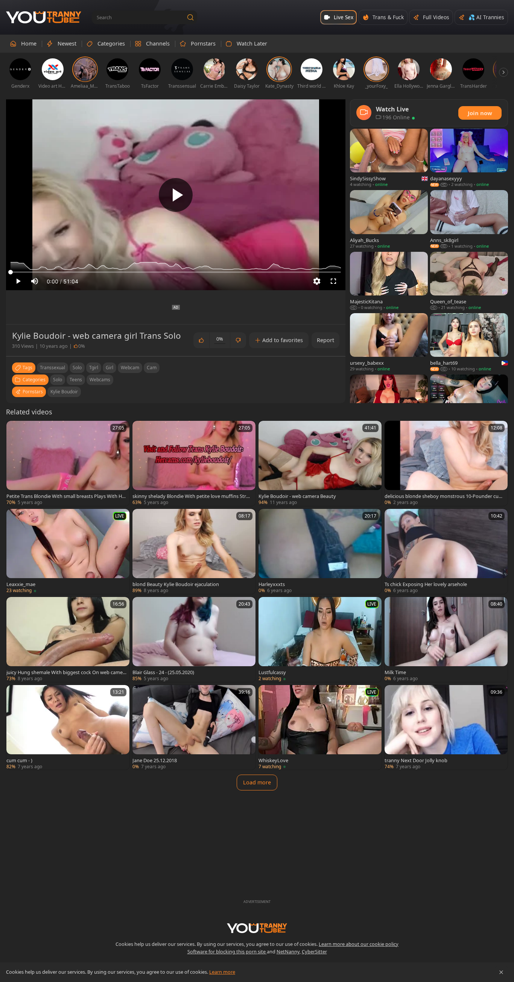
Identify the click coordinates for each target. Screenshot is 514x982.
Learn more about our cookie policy (358, 944)
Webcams (100, 379)
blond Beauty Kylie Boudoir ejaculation (175, 584)
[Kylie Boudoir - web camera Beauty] (320, 463)
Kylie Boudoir (64, 391)
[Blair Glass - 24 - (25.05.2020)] (193, 639)
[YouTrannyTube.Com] (43, 17)
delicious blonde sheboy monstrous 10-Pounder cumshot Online (444, 496)
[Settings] (316, 281)
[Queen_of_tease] (469, 281)
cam (152, 367)
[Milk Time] (446, 639)
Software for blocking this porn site (227, 951)
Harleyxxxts (272, 584)
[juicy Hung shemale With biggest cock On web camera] (67, 639)
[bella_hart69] (469, 342)
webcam (130, 367)
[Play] (176, 195)
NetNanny (288, 951)
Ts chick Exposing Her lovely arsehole (426, 584)
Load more (257, 782)
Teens (76, 379)
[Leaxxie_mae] (67, 551)
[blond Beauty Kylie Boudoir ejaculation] (193, 551)
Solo (57, 379)
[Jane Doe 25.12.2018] (193, 727)
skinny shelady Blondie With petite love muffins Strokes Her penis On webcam (192, 496)
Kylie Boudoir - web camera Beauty (297, 496)
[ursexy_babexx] (389, 342)
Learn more (222, 971)
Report (325, 340)
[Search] (190, 17)
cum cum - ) (19, 760)
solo (77, 367)
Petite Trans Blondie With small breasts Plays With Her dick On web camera (66, 496)
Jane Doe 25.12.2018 (154, 760)
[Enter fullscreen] (333, 281)
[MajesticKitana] (389, 281)
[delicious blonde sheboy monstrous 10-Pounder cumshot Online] (446, 463)
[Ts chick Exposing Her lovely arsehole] (446, 551)
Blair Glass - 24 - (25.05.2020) (163, 672)
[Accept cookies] (501, 972)
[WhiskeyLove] (320, 727)
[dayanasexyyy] (469, 158)
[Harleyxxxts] (320, 551)
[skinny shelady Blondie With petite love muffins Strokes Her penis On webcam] (193, 463)
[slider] (176, 272)
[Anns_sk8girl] (469, 219)
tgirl (93, 367)
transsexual (52, 367)
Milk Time (395, 672)
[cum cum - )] (67, 727)
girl (109, 367)
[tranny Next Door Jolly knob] (446, 727)
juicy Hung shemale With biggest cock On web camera (65, 672)
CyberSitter (314, 951)
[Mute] (34, 281)
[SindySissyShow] (389, 158)
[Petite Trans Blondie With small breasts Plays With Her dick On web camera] (67, 463)
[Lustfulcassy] (320, 639)
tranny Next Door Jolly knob (416, 760)
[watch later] (15, 430)
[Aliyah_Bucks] (389, 219)
